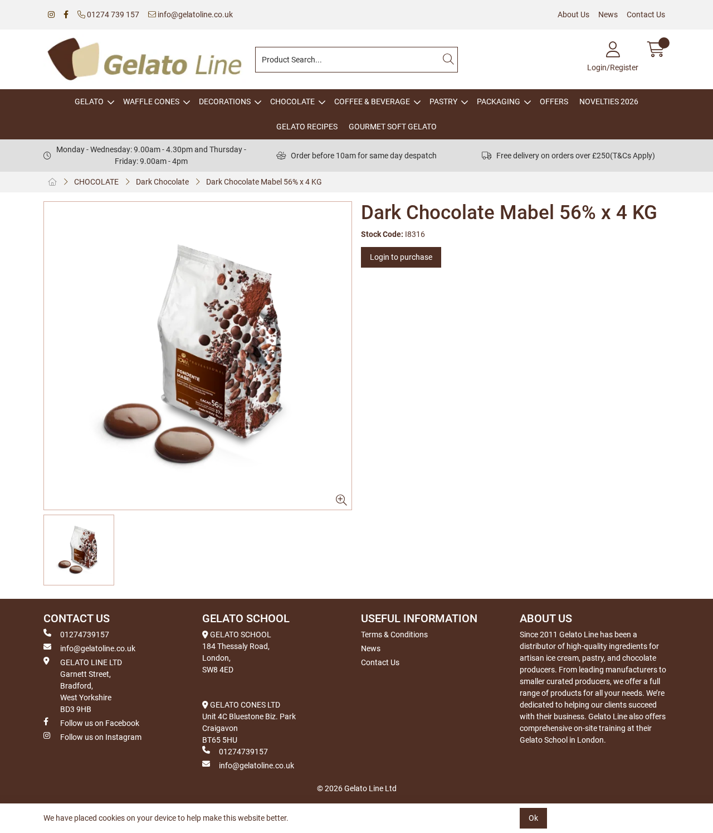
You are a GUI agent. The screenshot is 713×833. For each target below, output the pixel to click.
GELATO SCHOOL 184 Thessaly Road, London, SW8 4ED (236, 652)
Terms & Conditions (394, 634)
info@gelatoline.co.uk (194, 14)
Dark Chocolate (162, 181)
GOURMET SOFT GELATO (393, 126)
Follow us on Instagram (100, 737)
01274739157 (84, 634)
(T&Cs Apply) (632, 155)
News (608, 14)
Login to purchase (401, 257)
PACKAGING (498, 101)
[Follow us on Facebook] (66, 15)
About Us (573, 14)
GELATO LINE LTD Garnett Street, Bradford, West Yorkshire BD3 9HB (91, 686)
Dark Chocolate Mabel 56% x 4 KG (264, 181)
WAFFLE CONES (151, 101)
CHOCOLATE (292, 101)
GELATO (89, 101)
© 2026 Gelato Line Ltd (357, 788)
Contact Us (646, 14)
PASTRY (443, 101)
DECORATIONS (225, 101)
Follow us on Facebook (99, 723)
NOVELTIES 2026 (608, 101)
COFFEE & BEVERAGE (372, 101)
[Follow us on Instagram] (51, 15)
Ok (533, 817)
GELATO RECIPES (307, 126)
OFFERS (554, 101)
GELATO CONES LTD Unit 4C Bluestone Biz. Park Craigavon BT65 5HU (249, 722)
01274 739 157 (112, 14)
